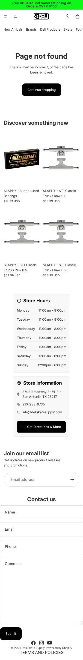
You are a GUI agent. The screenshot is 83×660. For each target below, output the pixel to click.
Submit (11, 633)
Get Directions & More (44, 427)
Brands (31, 29)
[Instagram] (41, 643)
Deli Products (50, 29)
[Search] (15, 16)
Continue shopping (41, 90)
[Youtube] (49, 643)
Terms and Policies (41, 652)
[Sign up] (72, 480)
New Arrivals (13, 29)
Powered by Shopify (59, 648)
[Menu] (5, 16)
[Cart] (77, 16)
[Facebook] (33, 643)
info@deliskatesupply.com (42, 412)
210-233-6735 (33, 404)
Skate (68, 29)
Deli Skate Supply (33, 648)
